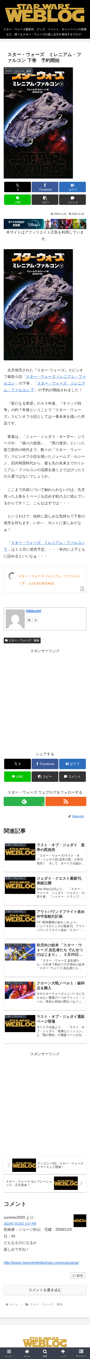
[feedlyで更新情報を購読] (29, 620)
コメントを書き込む (45, 1290)
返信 (80, 1275)
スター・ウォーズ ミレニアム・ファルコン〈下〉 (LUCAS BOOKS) (49, 579)
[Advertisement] (45, 699)
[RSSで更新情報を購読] (36, 620)
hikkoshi (33, 611)
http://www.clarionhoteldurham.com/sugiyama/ (41, 1263)
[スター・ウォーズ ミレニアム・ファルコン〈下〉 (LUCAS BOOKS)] (38, 304)
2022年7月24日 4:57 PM (20, 1223)
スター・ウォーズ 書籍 (24, 640)
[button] (45, 199)
